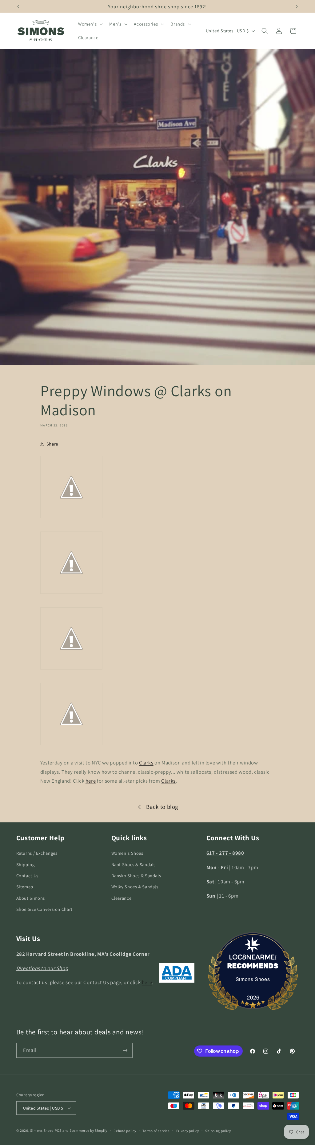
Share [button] (52, 444)
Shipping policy (218, 1130)
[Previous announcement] (18, 6)
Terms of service (156, 1130)
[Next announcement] (297, 6)
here (91, 780)
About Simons (30, 898)
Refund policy (125, 1130)
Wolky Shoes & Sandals (134, 887)
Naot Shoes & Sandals (133, 864)
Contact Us (27, 875)
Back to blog (162, 806)
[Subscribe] (125, 1050)
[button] (89, 24)
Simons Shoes (253, 979)
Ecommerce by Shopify (88, 1130)
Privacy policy (187, 1130)
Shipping (25, 864)
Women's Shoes (127, 853)
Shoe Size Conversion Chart (44, 909)
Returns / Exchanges (37, 853)
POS (58, 1130)
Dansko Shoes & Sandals (136, 875)
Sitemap (24, 887)
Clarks (146, 762)
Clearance (121, 898)
